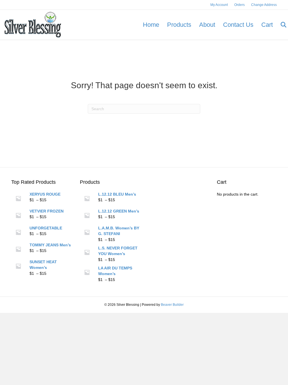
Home (151, 24)
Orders (239, 5)
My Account (219, 5)
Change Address (264, 5)
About (207, 24)
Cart (267, 24)
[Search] (280, 24)
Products (179, 24)
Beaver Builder (172, 305)
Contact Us (238, 24)
